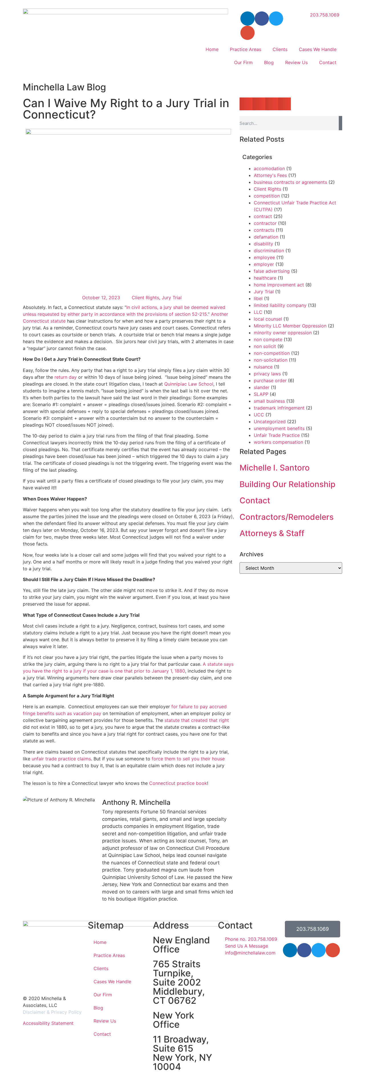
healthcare (265, 278)
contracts (264, 230)
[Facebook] (304, 950)
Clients (280, 49)
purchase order (270, 380)
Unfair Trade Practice (277, 435)
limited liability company (280, 305)
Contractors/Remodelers (287, 517)
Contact (327, 62)
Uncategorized (270, 421)
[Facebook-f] (262, 18)
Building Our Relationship (287, 484)
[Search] (340, 123)
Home (212, 49)
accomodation (269, 168)
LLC (258, 312)
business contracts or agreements (290, 182)
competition (267, 196)
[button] (246, 103)
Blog (269, 62)
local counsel (268, 319)
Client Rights (145, 297)
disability (263, 244)
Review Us (296, 62)
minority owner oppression (283, 332)
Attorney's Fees (270, 175)
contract (263, 216)
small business (269, 401)
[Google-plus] (333, 950)
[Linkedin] (290, 950)
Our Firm (243, 62)
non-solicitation (270, 360)
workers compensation (278, 442)
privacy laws (267, 373)
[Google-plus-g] (247, 33)
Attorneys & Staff (272, 533)
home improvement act (279, 285)
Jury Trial (172, 297)
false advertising (272, 271)
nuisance (263, 367)
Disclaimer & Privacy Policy (52, 1012)
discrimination (269, 250)
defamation (266, 237)
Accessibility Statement (48, 1023)
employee (264, 257)
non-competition (272, 353)
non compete (268, 339)
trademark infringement (279, 408)
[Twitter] (276, 18)
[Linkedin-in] (247, 18)
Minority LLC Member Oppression (290, 326)
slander (261, 387)
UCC (259, 415)
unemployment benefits (279, 428)
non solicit (265, 346)
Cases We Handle (317, 49)
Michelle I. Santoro (275, 468)
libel (258, 298)
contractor (265, 223)
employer (264, 264)
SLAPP (261, 394)
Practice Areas (245, 49)
